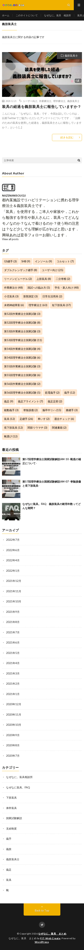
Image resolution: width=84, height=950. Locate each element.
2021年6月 (13, 642)
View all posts (10, 239)
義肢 (8, 849)
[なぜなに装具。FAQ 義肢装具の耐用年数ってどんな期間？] (11, 511)
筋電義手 (52, 392)
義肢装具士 (71, 55)
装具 (9, 418)
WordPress (42, 941)
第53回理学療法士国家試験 (23, 340)
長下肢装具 (13, 427)
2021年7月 (13, 632)
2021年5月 (13, 652)
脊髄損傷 (30, 410)
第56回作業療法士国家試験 (22, 383)
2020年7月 (13, 755)
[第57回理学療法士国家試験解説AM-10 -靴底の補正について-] (11, 466)
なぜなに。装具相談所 (19, 777)
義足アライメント (30, 401)
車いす (44, 418)
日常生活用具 (52, 296)
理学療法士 (59, 101)
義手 (69, 392)
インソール (43, 261)
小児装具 (11, 296)
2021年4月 (13, 663)
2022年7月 (13, 539)
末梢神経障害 (14, 305)
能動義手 (11, 410)
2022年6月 (13, 550)
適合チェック (64, 418)
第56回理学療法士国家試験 (22, 392)
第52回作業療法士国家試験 (22, 313)
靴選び (11, 436)
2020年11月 (13, 714)
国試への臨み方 (39, 287)
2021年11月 (13, 591)
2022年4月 (13, 560)
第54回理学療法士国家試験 (22, 357)
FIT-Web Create (50, 938)
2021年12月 (13, 580)
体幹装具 (11, 808)
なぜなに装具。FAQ (18, 787)
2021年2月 (13, 683)
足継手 (26, 418)
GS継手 (10, 261)
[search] (79, 160)
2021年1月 (13, 694)
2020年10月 (13, 724)
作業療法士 (45, 101)
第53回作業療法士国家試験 (22, 331)
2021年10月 (13, 601)
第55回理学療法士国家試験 (22, 375)
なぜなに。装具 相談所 (57, 15)
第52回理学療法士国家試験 (22, 322)
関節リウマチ (37, 427)
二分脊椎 (63, 278)
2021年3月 (13, 673)
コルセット (65, 261)
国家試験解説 (14, 818)
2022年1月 (13, 570)
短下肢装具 (61, 305)
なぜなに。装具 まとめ (52, 933)
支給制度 (11, 828)
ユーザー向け (30, 101)
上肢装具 (43, 278)
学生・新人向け (67, 287)
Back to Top (42, 910)
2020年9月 (13, 735)
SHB (25, 261)
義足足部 (55, 401)
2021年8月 (13, 622)
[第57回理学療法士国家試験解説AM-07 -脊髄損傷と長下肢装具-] (11, 489)
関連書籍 (59, 427)
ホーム (5, 15)
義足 (8, 401)
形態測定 (30, 296)
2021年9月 (13, 611)
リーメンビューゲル (18, 278)
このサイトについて (27, 15)
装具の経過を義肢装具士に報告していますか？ (41, 106)
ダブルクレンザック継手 (20, 270)
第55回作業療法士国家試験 (22, 366)
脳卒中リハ (51, 410)
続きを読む (67, 137)
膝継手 (72, 410)
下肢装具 (11, 797)
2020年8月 (13, 745)
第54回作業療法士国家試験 (22, 348)
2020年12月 (13, 704)
